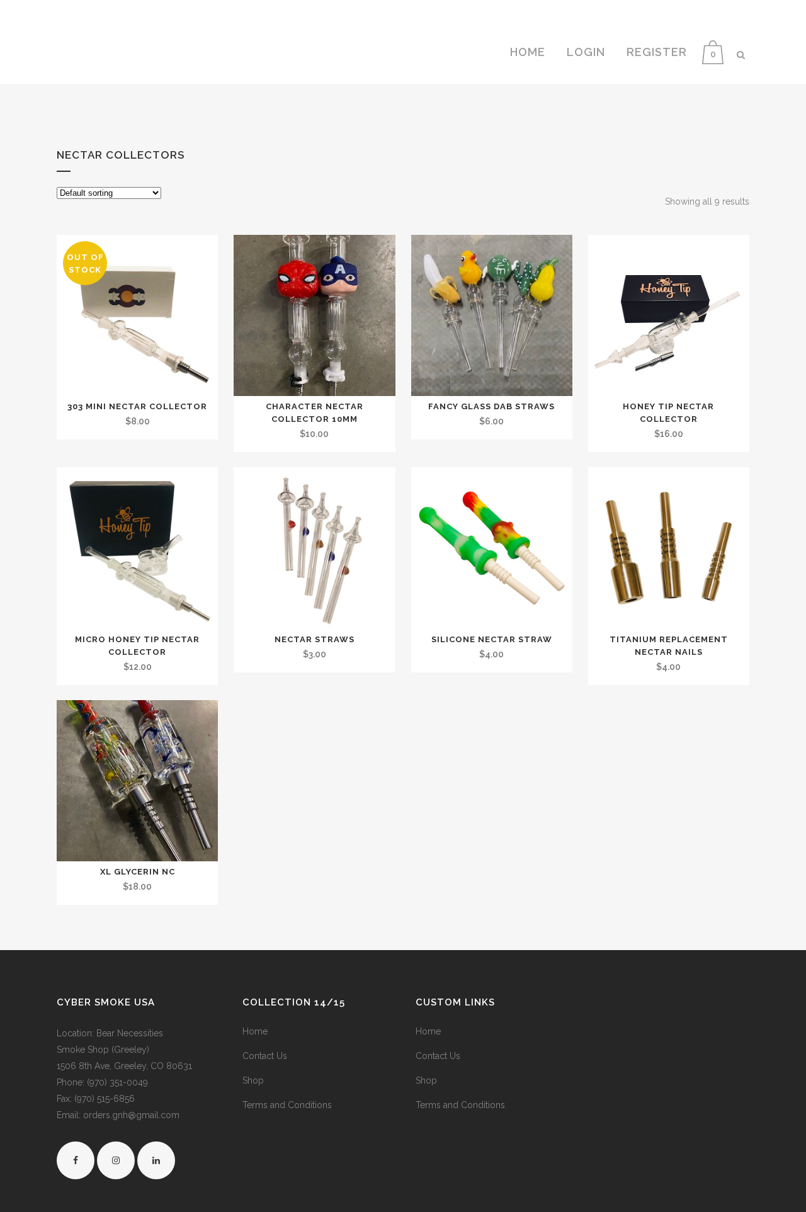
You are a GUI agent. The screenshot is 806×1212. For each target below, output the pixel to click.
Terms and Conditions (287, 1105)
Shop (253, 1080)
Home (255, 1031)
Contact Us (264, 1056)
